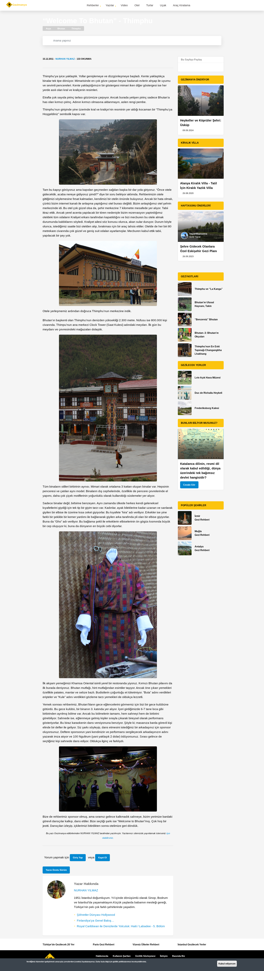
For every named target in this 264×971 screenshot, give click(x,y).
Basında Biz (178, 956)
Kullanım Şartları (122, 956)
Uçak (163, 5)
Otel (136, 5)
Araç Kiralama (181, 5)
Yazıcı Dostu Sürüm (56, 870)
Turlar (149, 5)
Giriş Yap (78, 857)
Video (124, 5)
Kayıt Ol (102, 857)
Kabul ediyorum (226, 963)
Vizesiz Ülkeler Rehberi (146, 944)
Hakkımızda (102, 956)
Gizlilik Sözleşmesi (145, 956)
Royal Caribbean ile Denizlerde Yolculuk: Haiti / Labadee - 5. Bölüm (121, 926)
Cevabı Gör (189, 484)
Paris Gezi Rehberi (103, 944)
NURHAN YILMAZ (65, 59)
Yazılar (110, 5)
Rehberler (93, 5)
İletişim (164, 956)
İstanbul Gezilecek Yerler (192, 944)
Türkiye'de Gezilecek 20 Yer (58, 944)
